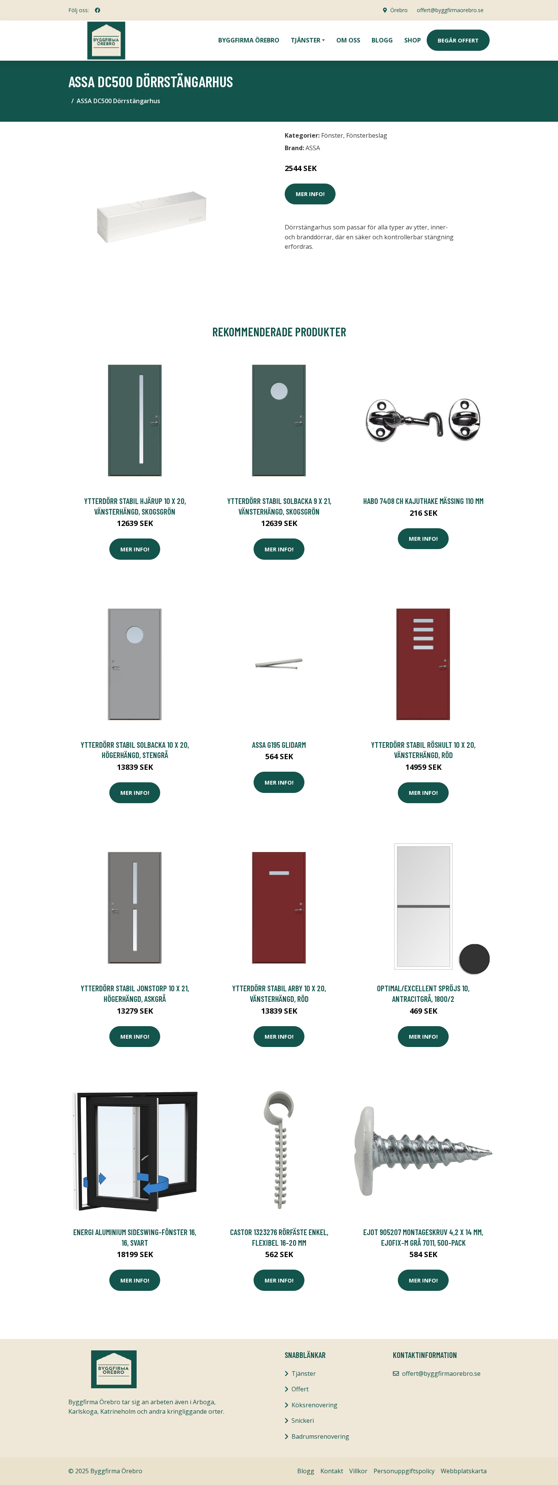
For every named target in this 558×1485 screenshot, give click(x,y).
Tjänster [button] (305, 40)
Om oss (348, 40)
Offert (300, 1389)
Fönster (332, 135)
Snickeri (303, 1420)
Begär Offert (458, 40)
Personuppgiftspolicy (404, 1471)
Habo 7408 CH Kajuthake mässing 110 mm (423, 500)
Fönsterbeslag (366, 135)
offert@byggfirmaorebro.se (450, 10)
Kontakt (331, 1471)
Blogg (382, 40)
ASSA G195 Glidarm (279, 744)
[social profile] (97, 10)
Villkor (358, 1471)
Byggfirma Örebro (248, 40)
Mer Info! (310, 194)
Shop (412, 40)
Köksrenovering (314, 1405)
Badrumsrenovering (320, 1436)
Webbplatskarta (464, 1471)
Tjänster (304, 1373)
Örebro (399, 10)
